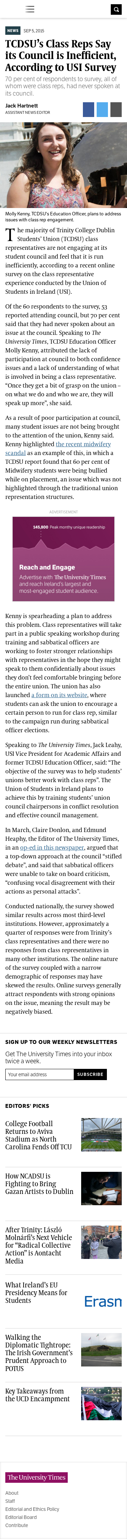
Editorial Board (21, 1517)
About (11, 1493)
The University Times (11, 8)
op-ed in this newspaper (52, 848)
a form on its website (59, 695)
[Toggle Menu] (30, 9)
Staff (10, 1501)
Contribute (16, 1525)
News (13, 30)
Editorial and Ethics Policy (32, 1509)
